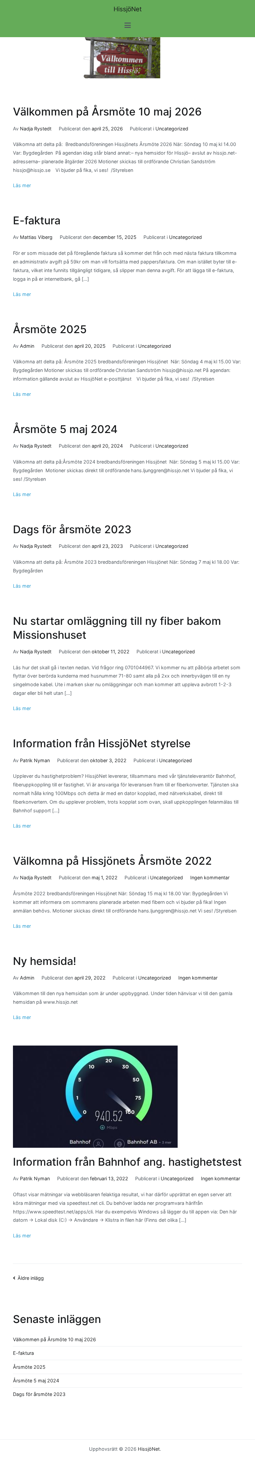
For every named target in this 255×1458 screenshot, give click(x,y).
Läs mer (22, 185)
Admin (27, 346)
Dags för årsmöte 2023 (72, 529)
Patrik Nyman (35, 760)
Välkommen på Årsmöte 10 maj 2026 (107, 111)
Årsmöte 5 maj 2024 (65, 429)
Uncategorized (171, 128)
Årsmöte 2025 (50, 329)
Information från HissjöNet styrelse (102, 743)
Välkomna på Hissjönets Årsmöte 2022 (112, 860)
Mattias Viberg (36, 237)
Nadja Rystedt (35, 128)
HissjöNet (128, 9)
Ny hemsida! (44, 961)
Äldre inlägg (31, 1278)
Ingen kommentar (209, 877)
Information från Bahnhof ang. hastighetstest (127, 1161)
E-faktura (36, 220)
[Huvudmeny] (128, 25)
